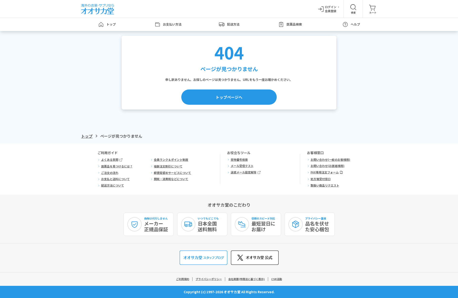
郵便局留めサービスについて (172, 173)
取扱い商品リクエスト (325, 185)
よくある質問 (109, 160)
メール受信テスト (242, 166)
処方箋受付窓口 (321, 179)
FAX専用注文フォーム (325, 172)
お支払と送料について (115, 179)
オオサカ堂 (232, 291)
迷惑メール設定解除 (243, 172)
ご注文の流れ (109, 173)
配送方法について (112, 185)
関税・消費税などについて (171, 179)
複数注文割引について (168, 166)
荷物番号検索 (239, 160)
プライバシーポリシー (209, 279)
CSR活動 (276, 279)
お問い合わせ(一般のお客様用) (330, 160)
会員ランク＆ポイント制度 (171, 160)
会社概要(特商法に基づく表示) (246, 279)
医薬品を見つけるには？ (117, 166)
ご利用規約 (182, 279)
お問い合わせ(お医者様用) (327, 166)
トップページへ (229, 97)
